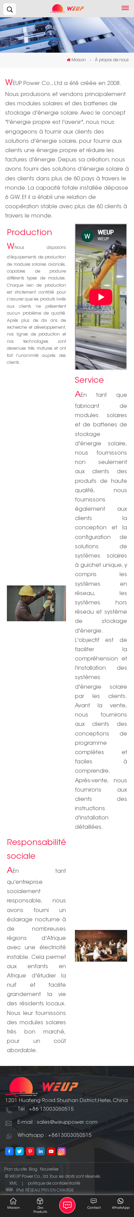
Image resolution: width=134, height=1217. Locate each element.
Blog (33, 1169)
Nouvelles (49, 1169)
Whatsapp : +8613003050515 (55, 1135)
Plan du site (15, 1169)
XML (13, 1184)
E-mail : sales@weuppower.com (58, 1122)
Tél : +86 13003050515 (46, 1109)
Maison (78, 60)
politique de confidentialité (54, 1184)
